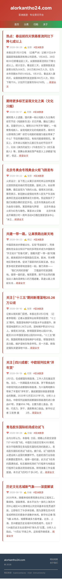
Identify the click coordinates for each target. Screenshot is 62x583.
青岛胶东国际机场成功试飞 (25, 427)
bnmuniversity (39, 573)
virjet (29, 573)
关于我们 (54, 563)
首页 (16, 24)
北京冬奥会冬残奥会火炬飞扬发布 (29, 170)
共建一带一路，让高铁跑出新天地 (29, 234)
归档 (36, 24)
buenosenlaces (19, 573)
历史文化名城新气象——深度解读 (29, 487)
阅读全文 (23, 155)
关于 (45, 24)
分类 (26, 24)
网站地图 (54, 559)
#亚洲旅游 (39, 47)
